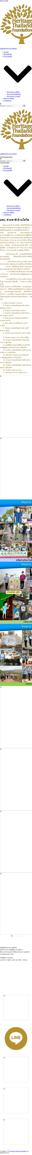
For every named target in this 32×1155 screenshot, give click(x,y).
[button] (0, 104)
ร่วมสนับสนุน (7, 100)
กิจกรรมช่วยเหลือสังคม (14, 94)
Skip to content (4, 0)
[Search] (24, 106)
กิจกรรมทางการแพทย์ (13, 96)
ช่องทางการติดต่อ (8, 98)
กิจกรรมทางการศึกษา (13, 92)
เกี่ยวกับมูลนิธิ (7, 54)
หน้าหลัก (6, 52)
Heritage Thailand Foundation (18, 1151)
